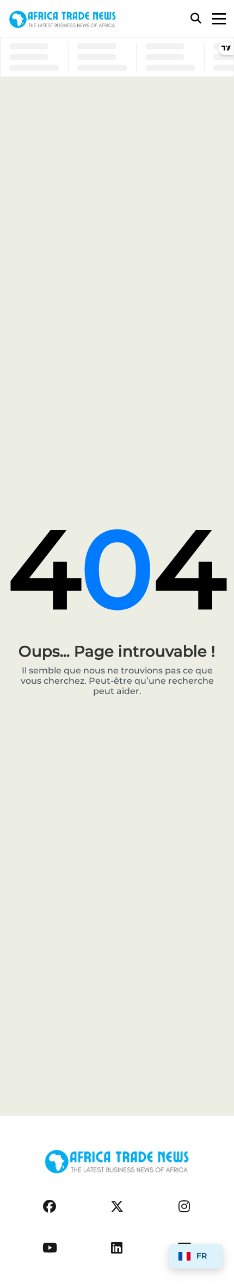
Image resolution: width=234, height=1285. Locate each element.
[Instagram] (184, 1206)
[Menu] (219, 18)
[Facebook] (49, 1206)
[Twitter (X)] (117, 1206)
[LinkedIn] (117, 1248)
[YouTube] (50, 1248)
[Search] (195, 18)
